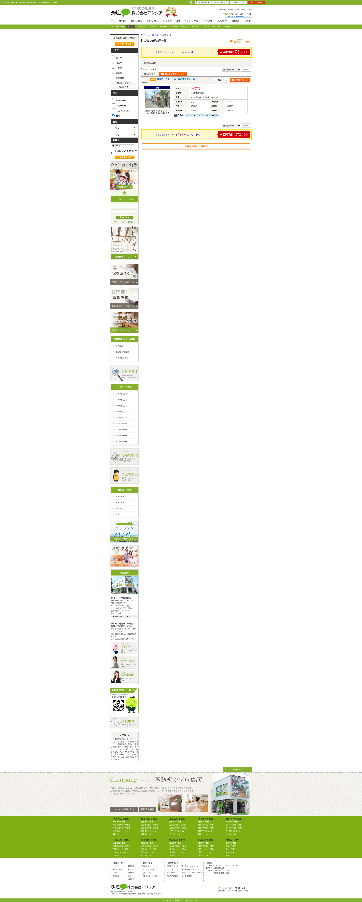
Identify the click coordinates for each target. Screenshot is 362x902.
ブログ (115, 873)
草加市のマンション (120, 831)
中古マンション (123, 110)
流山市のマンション (177, 852)
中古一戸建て (152, 21)
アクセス (248, 21)
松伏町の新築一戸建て (149, 846)
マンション (167, 21)
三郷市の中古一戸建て (121, 849)
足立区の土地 (174, 834)
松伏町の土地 (146, 855)
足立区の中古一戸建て (177, 828)
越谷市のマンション (149, 831)
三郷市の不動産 (119, 843)
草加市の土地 (118, 834)
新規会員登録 (256, 2)
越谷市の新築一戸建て (149, 825)
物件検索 (122, 21)
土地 (178, 21)
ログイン (130, 26)
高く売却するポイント (189, 866)
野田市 (227, 27)
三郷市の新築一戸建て (121, 846)
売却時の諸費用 (172, 876)
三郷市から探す (122, 400)
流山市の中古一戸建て (177, 849)
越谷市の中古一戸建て (149, 828)
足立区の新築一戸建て (177, 825)
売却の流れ (171, 873)
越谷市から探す (122, 418)
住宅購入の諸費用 (122, 352)
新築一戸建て (136, 21)
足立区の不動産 (175, 822)
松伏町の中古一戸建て (149, 849)
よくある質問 (186, 876)
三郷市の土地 (118, 855)
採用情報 (130, 866)
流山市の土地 (174, 855)
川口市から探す (122, 429)
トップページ (118, 866)
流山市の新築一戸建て (177, 846)
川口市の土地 (203, 834)
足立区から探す (122, 424)
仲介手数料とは (122, 358)
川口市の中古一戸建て (206, 828)
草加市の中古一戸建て (121, 828)
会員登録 (130, 873)
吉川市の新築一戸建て (234, 825)
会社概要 (236, 21)
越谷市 (185, 27)
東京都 (118, 73)
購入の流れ (120, 346)
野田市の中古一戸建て (206, 849)
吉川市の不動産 (232, 822)
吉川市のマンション (233, 831)
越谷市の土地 (146, 834)
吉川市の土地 (231, 834)
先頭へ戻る (237, 770)
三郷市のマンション (120, 852)
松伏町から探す (122, 406)
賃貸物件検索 (204, 2)
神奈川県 (119, 78)
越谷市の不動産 (147, 822)
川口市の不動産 (203, 822)
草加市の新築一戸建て (121, 825)
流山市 (217, 27)
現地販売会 (146, 866)
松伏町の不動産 (147, 843)
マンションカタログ (150, 876)
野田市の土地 (203, 855)
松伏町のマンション (149, 852)
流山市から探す (122, 435)
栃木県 (118, 58)
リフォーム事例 (191, 21)
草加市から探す (122, 412)
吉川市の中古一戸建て (234, 828)
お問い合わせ (238, 2)
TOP (112, 21)
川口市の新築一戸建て (206, 825)
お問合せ (130, 869)
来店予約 (130, 879)
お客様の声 (223, 21)
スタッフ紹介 (208, 21)
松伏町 (164, 27)
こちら (134, 222)
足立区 (196, 27)
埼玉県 (118, 63)
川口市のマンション (205, 831)
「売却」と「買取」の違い (191, 873)
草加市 (174, 27)
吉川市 (143, 27)
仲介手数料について (189, 869)
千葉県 (118, 68)
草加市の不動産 (119, 822)
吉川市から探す (122, 394)
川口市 (206, 27)
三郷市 (153, 27)
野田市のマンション (205, 852)
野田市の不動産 (203, 843)
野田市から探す (122, 441)
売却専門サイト (172, 866)
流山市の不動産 (175, 843)
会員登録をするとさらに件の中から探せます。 (178, 52)
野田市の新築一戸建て (206, 846)
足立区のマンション (177, 831)
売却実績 (170, 869)
